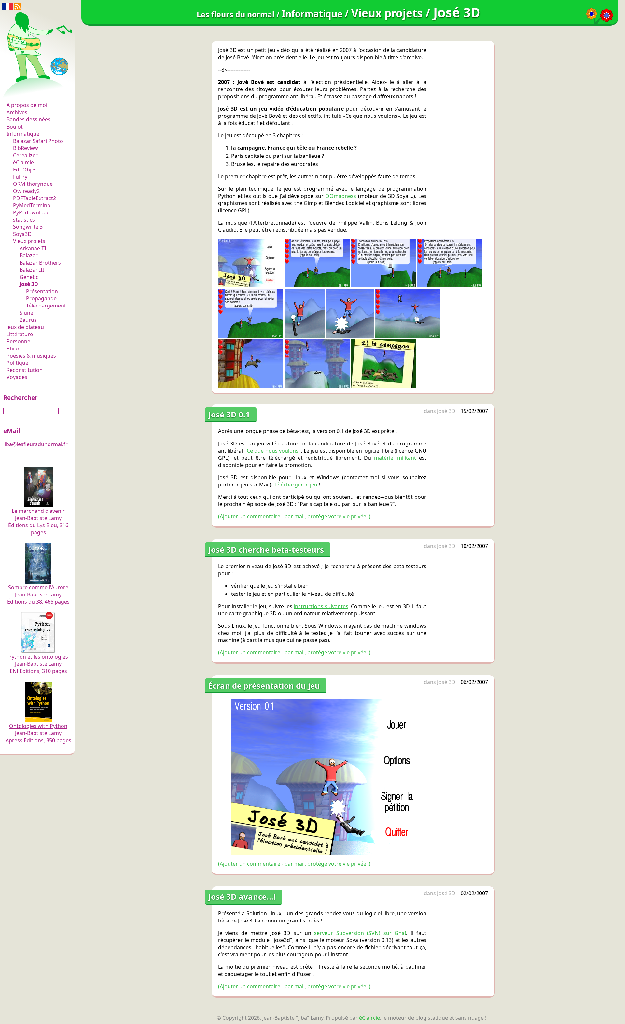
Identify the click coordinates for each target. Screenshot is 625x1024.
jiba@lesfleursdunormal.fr (35, 444)
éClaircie (23, 162)
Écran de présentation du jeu (264, 685)
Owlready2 (26, 191)
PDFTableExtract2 (34, 198)
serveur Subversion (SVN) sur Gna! (360, 932)
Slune (26, 312)
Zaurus (28, 319)
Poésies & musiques (31, 355)
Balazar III (32, 269)
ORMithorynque (33, 183)
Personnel (19, 341)
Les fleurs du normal (34, 92)
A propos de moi (27, 105)
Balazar (29, 255)
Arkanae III (33, 248)
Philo (13, 348)
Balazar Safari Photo (38, 140)
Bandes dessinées (28, 119)
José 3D (29, 284)
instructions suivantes (321, 606)
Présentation (42, 291)
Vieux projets (29, 241)
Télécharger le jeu (295, 484)
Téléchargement (46, 305)
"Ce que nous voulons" (272, 450)
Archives (17, 112)
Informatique (23, 133)
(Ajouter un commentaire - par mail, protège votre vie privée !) (294, 516)
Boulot (15, 126)
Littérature (20, 334)
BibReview (25, 148)
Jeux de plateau (25, 327)
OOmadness (340, 195)
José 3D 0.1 (229, 414)
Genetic (29, 276)
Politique (17, 362)
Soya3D (22, 234)
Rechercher (20, 397)
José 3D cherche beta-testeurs (266, 549)
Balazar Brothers (40, 262)
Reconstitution (25, 370)
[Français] (7, 5)
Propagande (41, 298)
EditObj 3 (24, 169)
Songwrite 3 (28, 226)
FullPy (20, 176)
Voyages (17, 377)
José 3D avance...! (242, 896)
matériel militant (395, 457)
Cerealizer (25, 155)
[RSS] (17, 5)
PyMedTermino (31, 205)
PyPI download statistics (31, 216)
